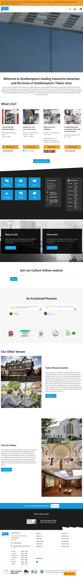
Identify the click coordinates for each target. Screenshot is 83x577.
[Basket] (75, 9)
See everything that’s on (42, 161)
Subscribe (55, 506)
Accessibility (64, 541)
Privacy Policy (65, 544)
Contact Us (64, 533)
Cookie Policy (65, 536)
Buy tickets (71, 573)
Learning (38, 538)
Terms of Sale (65, 546)
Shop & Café (39, 541)
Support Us (39, 546)
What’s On (39, 536)
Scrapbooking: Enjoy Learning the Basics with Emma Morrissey (72, 129)
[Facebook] (37, 562)
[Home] (5, 9)
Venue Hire (39, 544)
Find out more (10, 147)
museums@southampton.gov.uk (54, 201)
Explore (38, 533)
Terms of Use (65, 538)
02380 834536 (53, 197)
